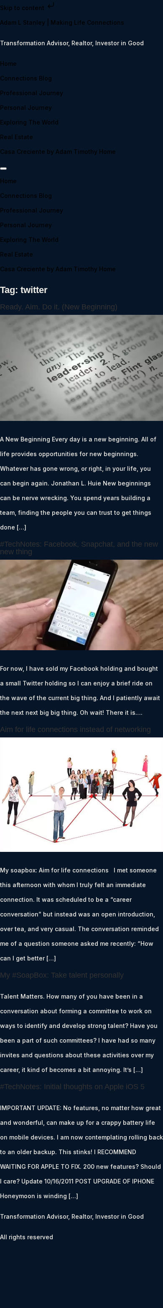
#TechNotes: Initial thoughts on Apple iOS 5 (72, 1086)
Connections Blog (26, 78)
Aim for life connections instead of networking (75, 729)
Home (8, 63)
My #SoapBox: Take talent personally (62, 975)
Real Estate (16, 136)
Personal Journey (26, 107)
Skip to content (23, 7)
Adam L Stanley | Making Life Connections (62, 22)
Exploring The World (29, 122)
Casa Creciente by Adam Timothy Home (58, 151)
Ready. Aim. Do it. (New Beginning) (58, 307)
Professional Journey (31, 92)
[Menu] (3, 168)
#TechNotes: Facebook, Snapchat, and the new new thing (79, 548)
